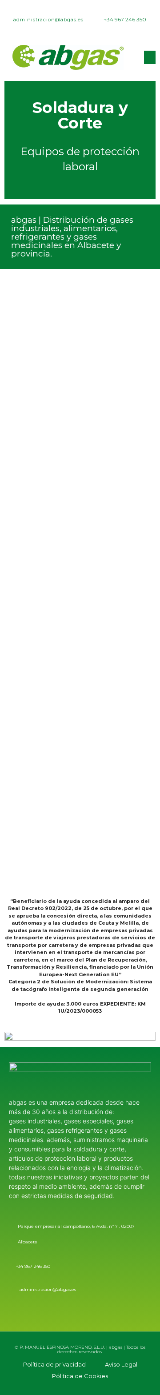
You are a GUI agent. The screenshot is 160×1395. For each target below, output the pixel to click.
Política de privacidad (54, 1364)
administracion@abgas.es (48, 1289)
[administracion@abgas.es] (12, 1289)
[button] (150, 57)
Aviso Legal (121, 1364)
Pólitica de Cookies (80, 1375)
